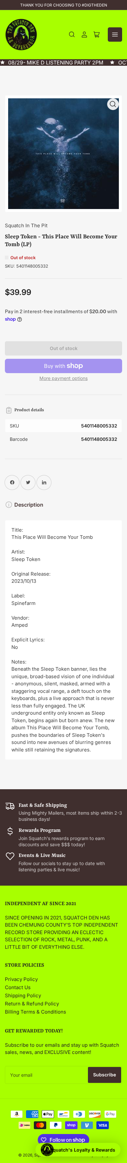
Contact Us (18, 987)
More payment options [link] (63, 378)
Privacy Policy (21, 979)
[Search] (72, 34)
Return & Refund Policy (32, 1004)
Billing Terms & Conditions (35, 1012)
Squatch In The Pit (26, 225)
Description (28, 504)
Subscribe (104, 1074)
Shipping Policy (23, 995)
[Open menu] (115, 34)
